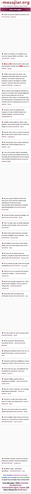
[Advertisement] (15, 35)
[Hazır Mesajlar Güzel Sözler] (15, 4)
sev (18, 54)
